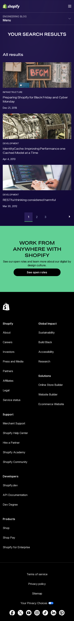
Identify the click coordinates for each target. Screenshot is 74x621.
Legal (6, 390)
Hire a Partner (11, 442)
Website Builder (47, 394)
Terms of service (37, 574)
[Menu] (70, 6)
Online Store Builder (50, 385)
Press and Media (13, 361)
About (6, 332)
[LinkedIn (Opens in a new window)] (53, 612)
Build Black (45, 342)
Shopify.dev (10, 485)
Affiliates (8, 380)
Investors (8, 352)
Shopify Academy (14, 452)
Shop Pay (9, 537)
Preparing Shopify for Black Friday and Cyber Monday (35, 99)
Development (11, 143)
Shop (6, 528)
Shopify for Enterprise (16, 547)
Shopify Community (15, 462)
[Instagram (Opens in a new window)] (37, 612)
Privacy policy (37, 584)
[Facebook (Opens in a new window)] (12, 612)
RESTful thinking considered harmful (29, 200)
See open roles (37, 272)
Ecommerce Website (51, 404)
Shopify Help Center (15, 433)
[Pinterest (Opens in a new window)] (62, 612)
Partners (8, 371)
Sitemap (37, 593)
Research (44, 361)
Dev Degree (10, 504)
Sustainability (46, 332)
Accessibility (46, 352)
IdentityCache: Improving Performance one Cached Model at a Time (34, 150)
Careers (7, 342)
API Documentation (15, 495)
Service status (11, 400)
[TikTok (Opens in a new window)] (45, 612)
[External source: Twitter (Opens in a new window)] (20, 612)
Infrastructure (12, 92)
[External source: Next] (69, 216)
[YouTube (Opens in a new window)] (28, 612)
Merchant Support (14, 423)
